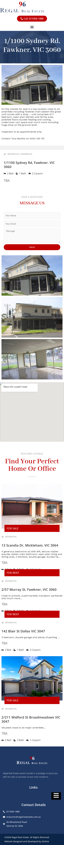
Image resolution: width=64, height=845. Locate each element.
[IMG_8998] (32, 275)
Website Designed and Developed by (23, 841)
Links (33, 787)
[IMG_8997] (32, 317)
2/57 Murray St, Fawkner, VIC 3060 (29, 589)
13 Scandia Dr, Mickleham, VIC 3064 (29, 545)
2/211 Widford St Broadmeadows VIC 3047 (30, 719)
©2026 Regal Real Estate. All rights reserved (26, 837)
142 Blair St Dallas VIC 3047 (23, 631)
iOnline (45, 841)
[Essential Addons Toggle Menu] (56, 796)
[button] (32, 27)
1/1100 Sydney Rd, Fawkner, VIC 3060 (29, 164)
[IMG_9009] (32, 359)
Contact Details (33, 804)
